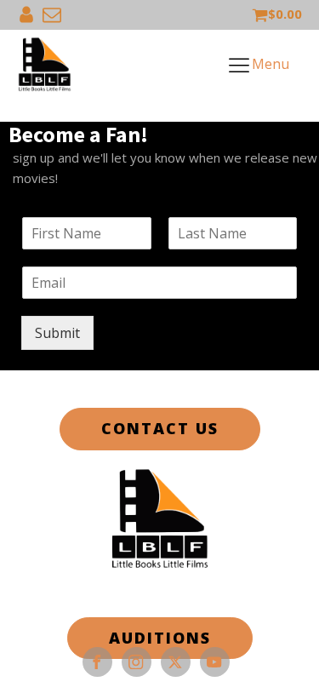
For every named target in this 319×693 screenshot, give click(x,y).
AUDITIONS (160, 637)
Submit (57, 333)
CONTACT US (160, 428)
